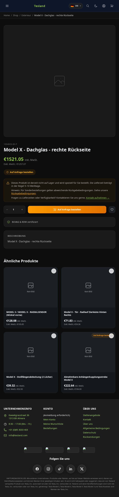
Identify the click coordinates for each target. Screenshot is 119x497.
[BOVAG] (73, 450)
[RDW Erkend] (89, 450)
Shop (15, 15)
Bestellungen (50, 428)
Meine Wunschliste (53, 423)
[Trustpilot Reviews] (54, 450)
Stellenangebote (91, 415)
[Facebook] (37, 469)
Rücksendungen (91, 436)
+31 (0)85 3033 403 (18, 429)
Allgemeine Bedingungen (96, 428)
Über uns (88, 423)
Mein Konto (49, 419)
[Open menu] (7, 5)
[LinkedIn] (70, 469)
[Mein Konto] (103, 5)
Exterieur (26, 15)
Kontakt (87, 419)
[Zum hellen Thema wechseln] (95, 5)
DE (76, 6)
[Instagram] (48, 469)
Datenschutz (89, 432)
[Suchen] (87, 5)
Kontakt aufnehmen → (97, 197)
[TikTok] (59, 469)
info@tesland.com (18, 435)
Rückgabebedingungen (23, 193)
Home (7, 15)
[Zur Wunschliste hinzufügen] (112, 209)
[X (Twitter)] (81, 469)
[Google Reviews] (33, 450)
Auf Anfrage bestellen (69, 209)
